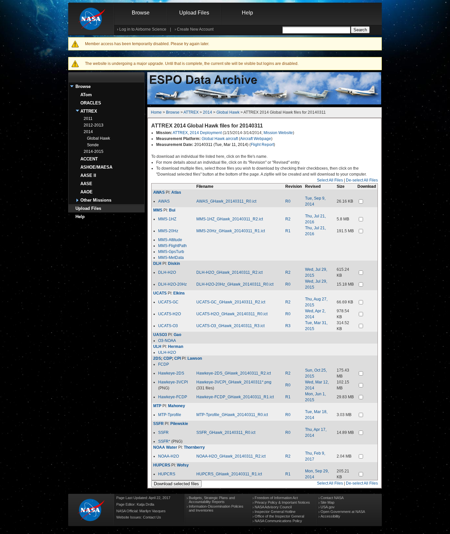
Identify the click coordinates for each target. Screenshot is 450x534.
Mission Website (278, 132)
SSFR (158, 423)
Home (156, 112)
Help (247, 12)
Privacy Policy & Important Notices (282, 502)
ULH (157, 346)
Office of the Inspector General (279, 516)
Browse (141, 12)
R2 (288, 219)
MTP (157, 406)
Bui (172, 210)
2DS (157, 358)
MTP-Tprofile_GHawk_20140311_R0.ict (232, 414)
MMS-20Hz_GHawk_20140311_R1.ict (230, 231)
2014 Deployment (206, 132)
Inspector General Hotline (275, 512)
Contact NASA (332, 498)
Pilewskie (179, 423)
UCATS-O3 (168, 325)
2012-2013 (93, 125)
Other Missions (95, 200)
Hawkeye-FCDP (172, 397)
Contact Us (152, 517)
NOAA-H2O (168, 456)
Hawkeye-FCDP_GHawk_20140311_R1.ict (235, 397)
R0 (288, 201)
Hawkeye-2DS (171, 373)
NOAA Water (165, 447)
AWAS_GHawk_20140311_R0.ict (226, 201)
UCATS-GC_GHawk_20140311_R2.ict (230, 302)
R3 (288, 325)
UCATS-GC (168, 302)
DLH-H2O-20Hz (172, 284)
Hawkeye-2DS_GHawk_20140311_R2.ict (233, 373)
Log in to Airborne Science (142, 29)
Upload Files (194, 12)
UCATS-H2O (169, 314)
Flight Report (262, 144)
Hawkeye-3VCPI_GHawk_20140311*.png (233, 382)
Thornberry (194, 447)
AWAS (159, 192)
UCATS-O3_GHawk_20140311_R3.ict (230, 325)
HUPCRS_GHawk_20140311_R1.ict (229, 474)
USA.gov (328, 507)
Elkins (179, 293)
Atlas (176, 192)
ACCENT (89, 158)
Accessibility (330, 516)
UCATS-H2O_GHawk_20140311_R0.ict (231, 314)
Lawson (194, 358)
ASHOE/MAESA (96, 167)
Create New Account (195, 29)
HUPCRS (161, 465)
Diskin (174, 263)
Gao (177, 334)
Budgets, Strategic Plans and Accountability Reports (212, 500)
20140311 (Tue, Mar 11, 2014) (221, 144)
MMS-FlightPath (172, 245)
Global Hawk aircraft (220, 138)
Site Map (327, 502)
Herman (175, 346)
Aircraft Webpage (255, 138)
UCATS (160, 293)
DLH (157, 263)
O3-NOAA (167, 340)
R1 (288, 231)
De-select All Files (362, 180)
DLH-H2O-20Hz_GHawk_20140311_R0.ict (234, 284)
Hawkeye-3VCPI (173, 382)
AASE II (88, 175)
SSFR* (164, 441)
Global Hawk (98, 138)
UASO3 (160, 334)
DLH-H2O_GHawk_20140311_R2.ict (229, 272)
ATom (86, 94)
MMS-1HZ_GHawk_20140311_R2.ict (229, 219)
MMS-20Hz (168, 231)
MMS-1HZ (167, 219)
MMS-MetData (171, 257)
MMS (157, 210)
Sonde (93, 145)
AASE (86, 183)
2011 (88, 118)
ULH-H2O (167, 352)
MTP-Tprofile (169, 414)
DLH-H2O (167, 272)
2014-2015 (93, 151)
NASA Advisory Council (273, 507)
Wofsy (183, 465)
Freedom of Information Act (276, 498)
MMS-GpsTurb (171, 251)
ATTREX (88, 111)
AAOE (86, 191)
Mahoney (176, 406)
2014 (88, 131)
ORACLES (90, 102)
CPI (177, 358)
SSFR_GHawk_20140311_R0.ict (225, 432)
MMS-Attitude (170, 240)
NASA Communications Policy (278, 521)
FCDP (163, 364)
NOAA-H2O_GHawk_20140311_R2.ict (231, 456)
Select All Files (330, 180)
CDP (167, 358)
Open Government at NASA (343, 512)
